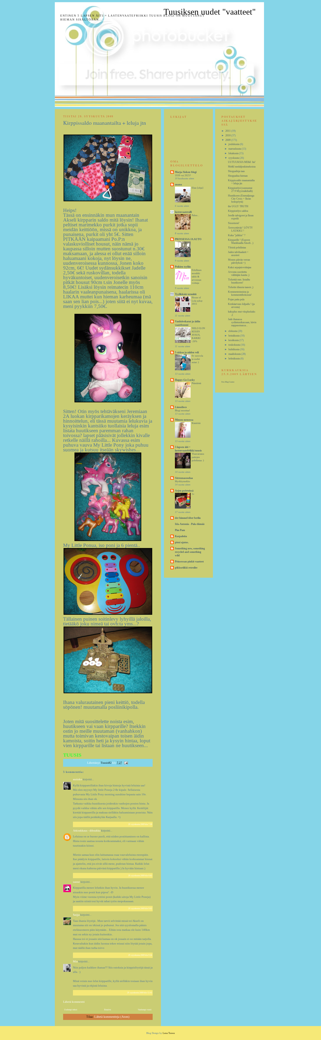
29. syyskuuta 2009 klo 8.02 (140, 875)
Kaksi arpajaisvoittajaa (239, 267)
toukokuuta (234, 344)
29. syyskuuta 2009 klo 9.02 (140, 908)
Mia (75, 961)
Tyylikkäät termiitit (186, 294)
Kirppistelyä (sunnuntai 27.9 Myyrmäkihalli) (240, 189)
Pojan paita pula (236, 299)
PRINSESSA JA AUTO (188, 239)
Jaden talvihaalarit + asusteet (238, 254)
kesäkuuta (233, 340)
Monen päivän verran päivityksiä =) (239, 261)
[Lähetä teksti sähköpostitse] (126, 762)
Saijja (76, 914)
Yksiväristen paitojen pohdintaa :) (198, 457)
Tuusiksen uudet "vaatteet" (210, 11)
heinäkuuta (234, 335)
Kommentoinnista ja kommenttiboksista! (240, 293)
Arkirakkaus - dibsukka (86, 830)
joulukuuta (234, 144)
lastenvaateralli (183, 211)
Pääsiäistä (196, 383)
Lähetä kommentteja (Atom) (111, 1016)
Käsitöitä (196, 423)
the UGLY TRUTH (238, 206)
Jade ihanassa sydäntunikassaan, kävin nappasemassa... (242, 322)
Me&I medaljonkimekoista (241, 166)
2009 (228, 140)
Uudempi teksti (70, 1010)
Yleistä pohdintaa (237, 247)
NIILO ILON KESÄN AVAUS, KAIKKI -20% (198, 334)
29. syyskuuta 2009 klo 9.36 (140, 955)
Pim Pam (180, 530)
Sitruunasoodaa (184, 478)
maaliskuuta (234, 353)
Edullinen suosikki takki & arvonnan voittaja (197, 276)
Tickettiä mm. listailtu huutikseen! (239, 281)
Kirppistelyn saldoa (238, 210)
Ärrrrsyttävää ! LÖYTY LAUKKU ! (240, 229)
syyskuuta (234, 157)
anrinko (77, 779)
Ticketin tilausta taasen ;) (240, 287)
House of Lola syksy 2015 (197, 300)
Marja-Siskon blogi (186, 172)
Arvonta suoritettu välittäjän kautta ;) (238, 273)
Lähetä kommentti (74, 1001)
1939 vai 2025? (183, 175)
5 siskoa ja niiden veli (187, 352)
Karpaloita (181, 536)
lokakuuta (233, 153)
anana (178, 184)
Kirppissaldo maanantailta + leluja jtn (241, 182)
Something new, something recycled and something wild (190, 552)
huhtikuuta (234, 349)
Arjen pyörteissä (184, 490)
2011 (228, 130)
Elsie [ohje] (197, 187)
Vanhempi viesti (145, 1010)
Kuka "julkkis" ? (236, 235)
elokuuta (233, 331)
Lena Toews (169, 1033)
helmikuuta (234, 358)
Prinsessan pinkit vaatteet (189, 561)
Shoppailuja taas (236, 171)
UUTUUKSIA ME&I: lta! (241, 162)
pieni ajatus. (182, 542)
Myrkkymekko (182, 481)
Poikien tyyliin (183, 266)
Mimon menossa (184, 419)
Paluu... (195, 215)
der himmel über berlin (188, 517)
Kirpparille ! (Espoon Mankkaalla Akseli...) (240, 241)
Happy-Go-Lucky (185, 379)
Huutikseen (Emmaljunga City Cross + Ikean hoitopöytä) (241, 198)
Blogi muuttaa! (182, 410)
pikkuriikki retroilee (186, 567)
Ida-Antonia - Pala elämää (189, 524)
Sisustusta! (233, 223)
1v (193, 494)
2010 (228, 135)
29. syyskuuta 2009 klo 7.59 (140, 824)
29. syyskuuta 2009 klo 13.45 (139, 993)
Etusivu (107, 1009)
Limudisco (181, 407)
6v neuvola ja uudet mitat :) (197, 359)
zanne (76, 881)
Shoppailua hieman (238, 175)
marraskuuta (235, 148)
